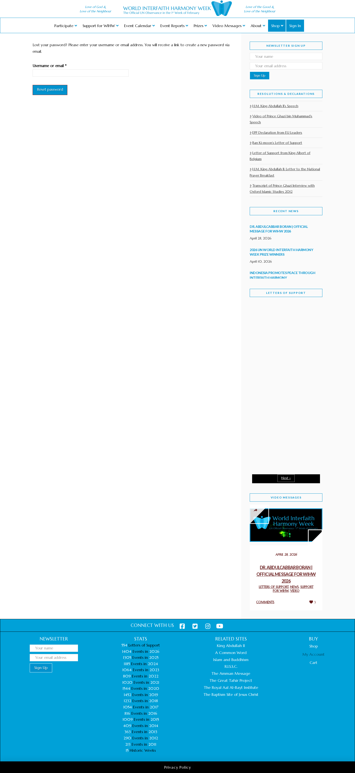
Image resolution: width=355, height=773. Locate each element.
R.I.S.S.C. (231, 666)
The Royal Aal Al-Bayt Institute (231, 687)
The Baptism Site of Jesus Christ (231, 694)
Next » (286, 478)
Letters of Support (286, 293)
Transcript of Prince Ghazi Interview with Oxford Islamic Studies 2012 (282, 188)
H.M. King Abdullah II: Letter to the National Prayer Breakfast (285, 172)
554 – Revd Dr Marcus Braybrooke (281, 378)
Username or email (57, 65)
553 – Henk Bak (274, 429)
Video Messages (286, 497)
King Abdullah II (231, 645)
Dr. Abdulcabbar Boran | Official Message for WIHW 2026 (286, 574)
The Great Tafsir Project (231, 680)
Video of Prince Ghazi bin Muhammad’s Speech (281, 119)
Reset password (50, 89)
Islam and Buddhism (230, 659)
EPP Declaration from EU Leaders (277, 132)
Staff (262, 344)
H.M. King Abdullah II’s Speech (275, 106)
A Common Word (231, 652)
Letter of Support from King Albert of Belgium (280, 156)
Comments (265, 602)
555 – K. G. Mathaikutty (283, 321)
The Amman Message (231, 673)
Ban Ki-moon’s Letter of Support (277, 143)
